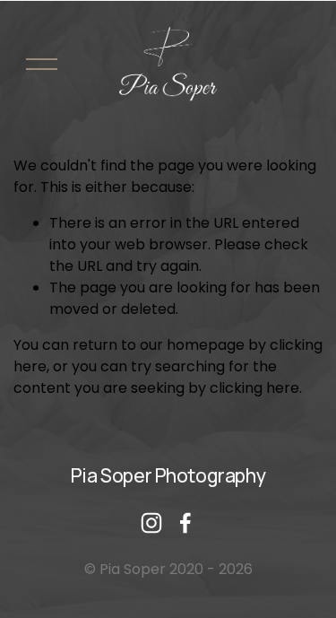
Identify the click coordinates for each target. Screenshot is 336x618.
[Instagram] (151, 523)
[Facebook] (185, 523)
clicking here (254, 388)
